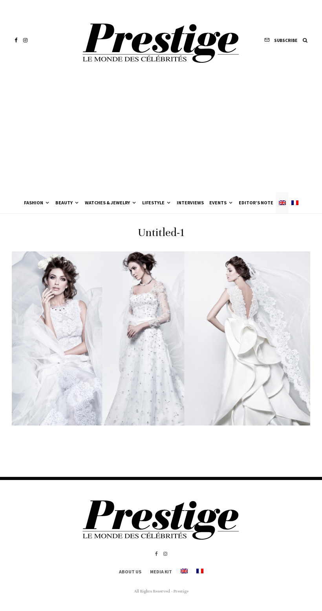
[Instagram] (25, 40)
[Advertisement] (161, 133)
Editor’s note (256, 202)
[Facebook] (16, 40)
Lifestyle (153, 202)
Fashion (33, 202)
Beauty (64, 202)
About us (130, 572)
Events (218, 202)
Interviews (190, 202)
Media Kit (161, 572)
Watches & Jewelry (107, 202)
